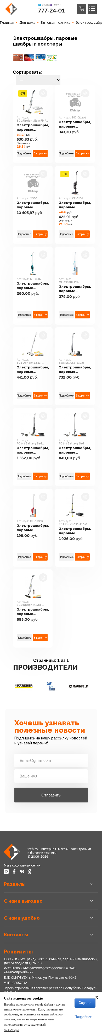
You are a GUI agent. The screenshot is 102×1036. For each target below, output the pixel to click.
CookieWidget (11, 1030)
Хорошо (85, 1003)
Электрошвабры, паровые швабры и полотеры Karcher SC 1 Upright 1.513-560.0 (33, 369)
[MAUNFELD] (78, 686)
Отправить (51, 795)
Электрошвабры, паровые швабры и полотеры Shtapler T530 (33, 205)
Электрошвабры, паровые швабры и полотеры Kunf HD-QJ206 (75, 124)
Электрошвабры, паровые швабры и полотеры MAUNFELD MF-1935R (33, 528)
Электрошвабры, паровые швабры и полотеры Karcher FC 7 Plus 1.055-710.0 (75, 531)
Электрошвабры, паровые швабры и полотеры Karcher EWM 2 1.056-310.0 (75, 369)
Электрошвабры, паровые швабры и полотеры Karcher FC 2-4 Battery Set (75, 450)
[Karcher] (23, 686)
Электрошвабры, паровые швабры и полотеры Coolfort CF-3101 (75, 205)
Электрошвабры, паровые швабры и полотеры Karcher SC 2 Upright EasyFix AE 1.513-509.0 (33, 127)
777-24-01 (51, 10)
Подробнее (24, 153)
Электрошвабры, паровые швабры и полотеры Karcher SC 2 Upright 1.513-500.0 (33, 611)
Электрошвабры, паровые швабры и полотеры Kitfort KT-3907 (33, 285)
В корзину (40, 153)
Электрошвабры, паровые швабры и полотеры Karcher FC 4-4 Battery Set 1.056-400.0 (33, 450)
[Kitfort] (51, 686)
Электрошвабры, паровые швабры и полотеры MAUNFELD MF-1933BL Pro (75, 289)
